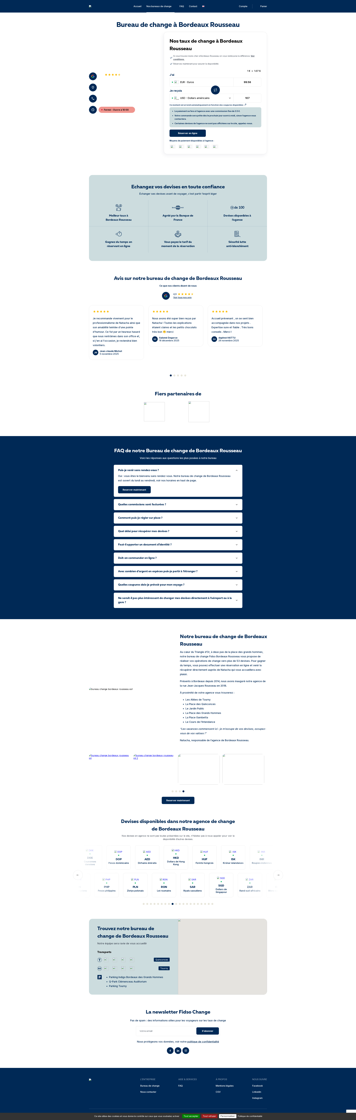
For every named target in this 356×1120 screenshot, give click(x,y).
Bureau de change (150, 1085)
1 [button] (171, 375)
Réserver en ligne (187, 133)
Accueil (137, 6)
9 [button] (173, 904)
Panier (263, 6)
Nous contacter (148, 1091)
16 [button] (198, 904)
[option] (116, 332)
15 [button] (194, 904)
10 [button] (176, 904)
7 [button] (165, 904)
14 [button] (191, 904)
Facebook (257, 1085)
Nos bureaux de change (158, 6)
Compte (243, 6)
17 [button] (201, 904)
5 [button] (185, 375)
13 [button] (187, 904)
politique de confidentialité (203, 1041)
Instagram (257, 1098)
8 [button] (169, 904)
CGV (218, 1091)
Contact (193, 6)
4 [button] (182, 375)
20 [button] (212, 904)
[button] (222, 954)
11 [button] (180, 904)
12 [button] (183, 904)
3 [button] (178, 375)
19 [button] (209, 904)
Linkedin (256, 1091)
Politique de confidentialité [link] (250, 1116)
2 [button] (174, 375)
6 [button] (162, 904)
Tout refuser (209, 1116)
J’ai (172, 74)
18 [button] (205, 904)
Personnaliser (227, 1116)
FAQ (182, 6)
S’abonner (207, 1031)
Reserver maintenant (134, 489)
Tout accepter (191, 1116)
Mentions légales (224, 1085)
